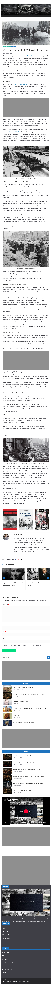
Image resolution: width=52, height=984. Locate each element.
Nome (4, 625)
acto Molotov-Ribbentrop (20, 84)
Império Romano (7, 969)
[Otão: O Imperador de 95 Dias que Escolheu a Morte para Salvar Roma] (7, 777)
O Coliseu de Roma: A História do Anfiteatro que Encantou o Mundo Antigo (29, 708)
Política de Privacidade (8, 935)
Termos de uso (6, 938)
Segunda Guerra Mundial (34, 56)
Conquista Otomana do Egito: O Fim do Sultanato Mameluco (26, 769)
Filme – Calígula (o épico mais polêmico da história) (24, 722)
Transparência (6, 941)
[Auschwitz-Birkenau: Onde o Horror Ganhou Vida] (38, 569)
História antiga (6, 952)
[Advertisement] (26, 107)
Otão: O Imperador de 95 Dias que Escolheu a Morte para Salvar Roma (29, 776)
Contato (4, 945)
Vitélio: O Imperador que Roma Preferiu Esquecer (24, 790)
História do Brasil (7, 976)
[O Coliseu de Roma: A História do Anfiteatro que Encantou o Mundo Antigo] (7, 709)
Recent (26, 751)
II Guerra (13, 46)
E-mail (4, 631)
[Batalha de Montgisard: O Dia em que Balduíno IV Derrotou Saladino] (7, 784)
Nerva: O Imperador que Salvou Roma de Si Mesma (24, 755)
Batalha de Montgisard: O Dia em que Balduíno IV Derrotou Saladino (28, 783)
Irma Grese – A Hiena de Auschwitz (20, 701)
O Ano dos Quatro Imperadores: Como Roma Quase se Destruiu (27, 762)
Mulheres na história (8, 962)
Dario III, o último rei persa (19, 715)
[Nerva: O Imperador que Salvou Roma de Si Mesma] (7, 757)
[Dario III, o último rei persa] (7, 716)
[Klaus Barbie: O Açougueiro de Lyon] (13, 569)
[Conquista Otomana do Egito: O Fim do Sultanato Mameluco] (7, 771)
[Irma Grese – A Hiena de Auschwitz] (7, 702)
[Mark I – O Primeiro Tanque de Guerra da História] (7, 688)
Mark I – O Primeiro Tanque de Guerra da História (24, 687)
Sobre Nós (5, 931)
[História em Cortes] (26, 5)
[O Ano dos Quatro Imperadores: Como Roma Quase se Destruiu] (7, 764)
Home (3, 928)
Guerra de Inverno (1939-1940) (11, 132)
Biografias (5, 959)
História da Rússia (7, 46)
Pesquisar (48, 657)
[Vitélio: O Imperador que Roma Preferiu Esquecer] (7, 791)
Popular (27, 683)
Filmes (4, 972)
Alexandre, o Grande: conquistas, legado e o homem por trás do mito (28, 694)
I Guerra (4, 966)
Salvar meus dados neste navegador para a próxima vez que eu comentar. (23, 645)
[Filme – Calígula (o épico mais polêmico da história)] (7, 723)
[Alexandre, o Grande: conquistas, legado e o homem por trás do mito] (7, 695)
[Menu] (3, 16)
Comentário (5, 604)
